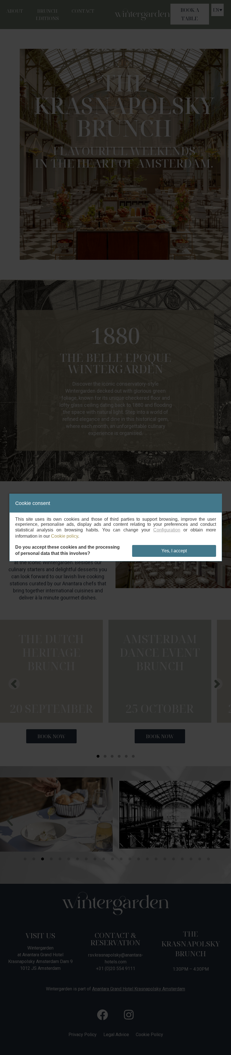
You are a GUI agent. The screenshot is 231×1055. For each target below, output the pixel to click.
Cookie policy (64, 536)
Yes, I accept (174, 550)
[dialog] (115, 527)
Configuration (166, 530)
